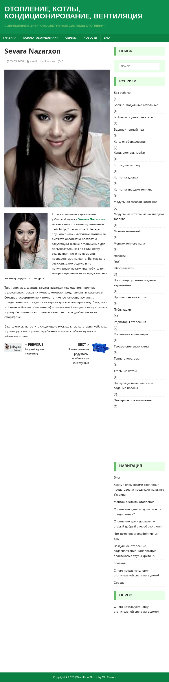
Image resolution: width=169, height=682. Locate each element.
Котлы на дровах (126, 177)
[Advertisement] (139, 435)
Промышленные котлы (130, 297)
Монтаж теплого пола (129, 243)
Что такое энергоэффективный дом (136, 536)
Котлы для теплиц (127, 165)
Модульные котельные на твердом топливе (139, 216)
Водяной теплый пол (129, 129)
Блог (107, 38)
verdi (33, 61)
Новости (90, 38)
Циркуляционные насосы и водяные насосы (133, 385)
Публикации (122, 309)
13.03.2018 (17, 61)
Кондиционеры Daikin (129, 152)
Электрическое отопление (133, 400)
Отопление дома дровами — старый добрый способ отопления (138, 524)
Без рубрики (122, 92)
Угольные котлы (125, 370)
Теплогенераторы (127, 358)
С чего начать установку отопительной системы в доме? (136, 573)
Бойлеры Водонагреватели (133, 117)
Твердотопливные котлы (131, 346)
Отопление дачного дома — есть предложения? (137, 511)
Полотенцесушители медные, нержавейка (135, 282)
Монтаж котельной (127, 231)
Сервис (71, 38)
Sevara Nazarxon (91, 219)
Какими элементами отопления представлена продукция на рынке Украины (139, 489)
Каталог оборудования (41, 38)
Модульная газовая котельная (136, 201)
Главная (10, 38)
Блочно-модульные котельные (136, 105)
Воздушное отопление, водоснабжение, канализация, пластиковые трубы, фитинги (135, 550)
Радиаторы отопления (130, 321)
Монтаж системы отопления (134, 501)
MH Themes (109, 677)
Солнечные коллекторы (131, 334)
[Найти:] (139, 66)
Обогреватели (124, 268)
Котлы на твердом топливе (133, 189)
